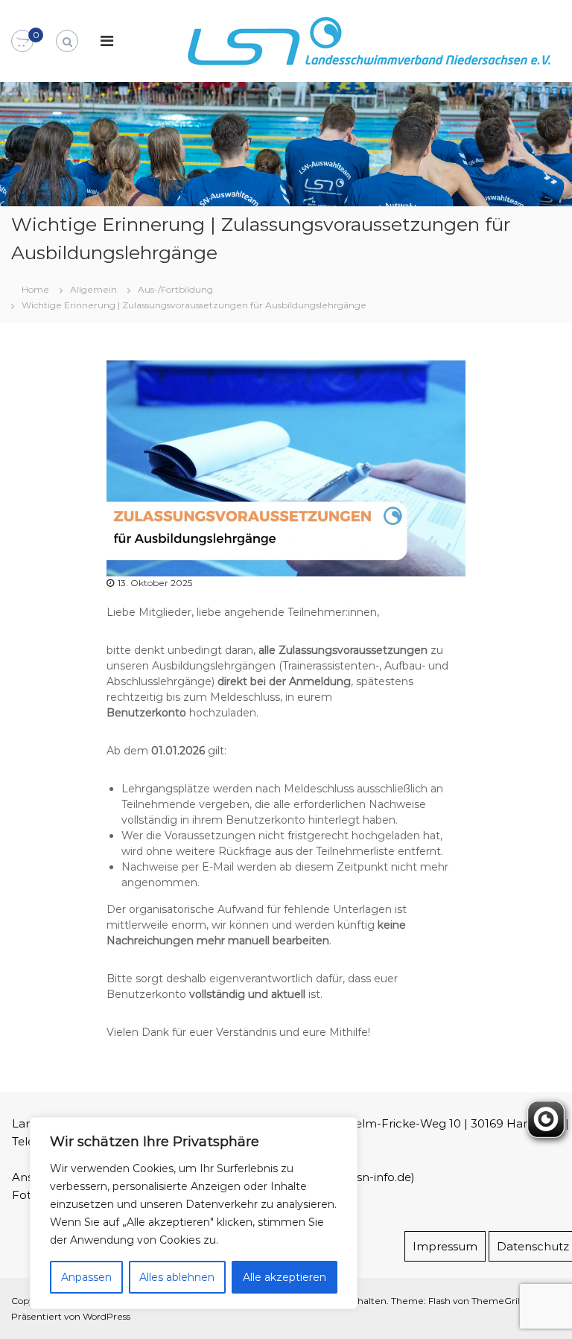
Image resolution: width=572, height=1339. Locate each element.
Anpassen (86, 1277)
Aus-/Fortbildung (175, 289)
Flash (439, 1300)
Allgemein (93, 289)
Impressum (445, 1246)
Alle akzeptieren (284, 1277)
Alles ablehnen (176, 1277)
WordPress (106, 1316)
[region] (194, 1213)
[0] (22, 41)
